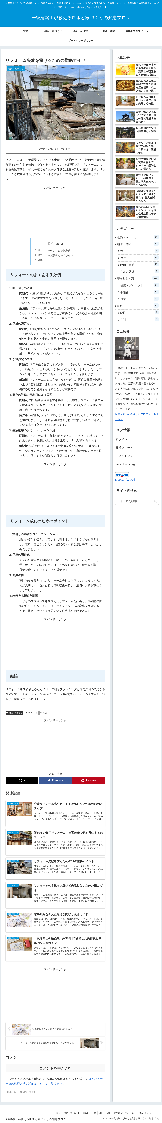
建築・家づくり (15, 713)
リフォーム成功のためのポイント (57, 255)
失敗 (45, 713)
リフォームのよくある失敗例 (54, 250)
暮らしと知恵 (89, 1113)
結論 (40, 260)
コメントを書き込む (55, 1068)
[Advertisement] (55, 212)
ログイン (121, 439)
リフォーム (33, 713)
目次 (51, 243)
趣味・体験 (104, 1113)
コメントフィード (127, 455)
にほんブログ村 (125, 479)
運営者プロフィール (124, 1113)
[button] (155, 501)
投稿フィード (124, 447)
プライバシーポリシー (148, 1113)
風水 (58, 1113)
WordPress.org (125, 464)
